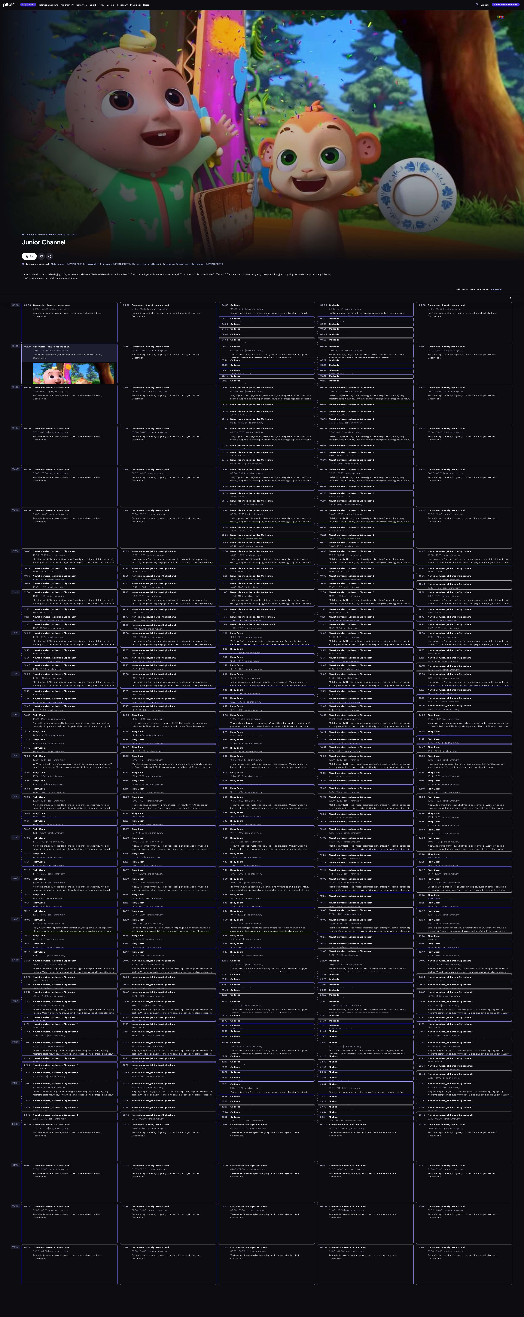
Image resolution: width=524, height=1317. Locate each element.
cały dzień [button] (496, 289)
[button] (510, 298)
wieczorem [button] (483, 289)
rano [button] (472, 289)
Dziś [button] (458, 289)
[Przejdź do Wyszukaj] (477, 4)
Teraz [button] (465, 289)
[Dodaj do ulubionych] (41, 256)
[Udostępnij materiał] (49, 256)
